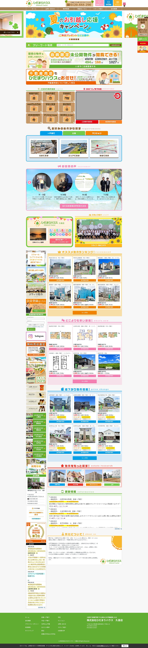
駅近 (42, 631)
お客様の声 (61, 631)
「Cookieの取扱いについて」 (102, 645)
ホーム (34, 9)
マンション (61, 621)
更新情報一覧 (41, 607)
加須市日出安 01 (33, 553)
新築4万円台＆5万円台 (48, 634)
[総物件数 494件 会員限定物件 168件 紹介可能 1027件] (74, 51)
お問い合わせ (50, 9)
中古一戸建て (45, 621)
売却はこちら (82, 9)
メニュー (117, 4)
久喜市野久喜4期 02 (33, 589)
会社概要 (114, 9)
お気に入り (99, 4)
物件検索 (66, 9)
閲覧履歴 (108, 4)
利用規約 (28, 627)
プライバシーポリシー (32, 624)
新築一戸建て (45, 617)
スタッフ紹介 (98, 9)
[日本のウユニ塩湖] (38, 234)
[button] (29, 182)
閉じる (125, 645)
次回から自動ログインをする (36, 325)
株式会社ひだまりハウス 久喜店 (105, 620)
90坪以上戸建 (45, 624)
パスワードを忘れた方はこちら (35, 326)
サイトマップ (29, 631)
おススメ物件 (45, 627)
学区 (59, 617)
